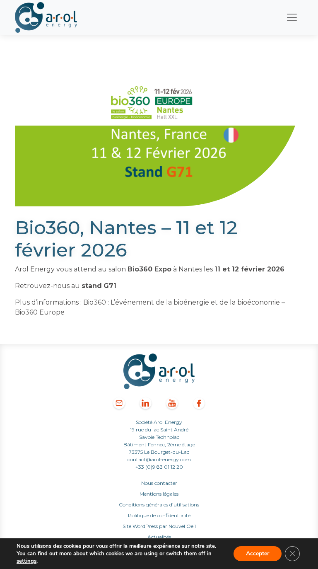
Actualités (159, 537)
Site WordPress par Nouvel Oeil (159, 526)
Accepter (257, 553)
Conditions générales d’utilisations (159, 504)
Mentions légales (159, 494)
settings (26, 561)
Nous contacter (159, 483)
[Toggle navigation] (292, 17)
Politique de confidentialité (159, 515)
